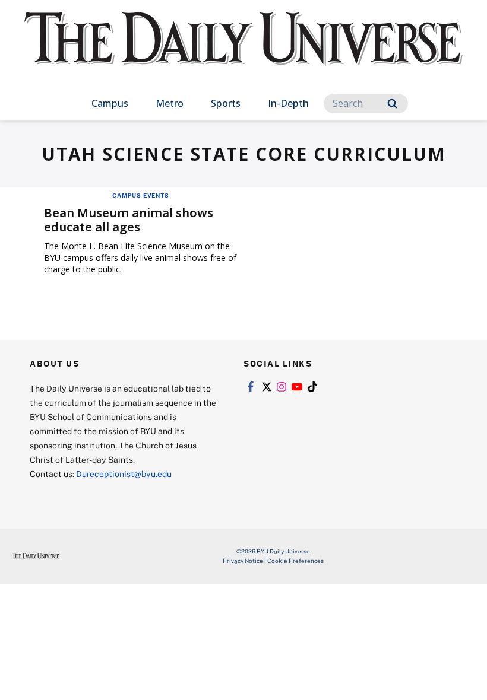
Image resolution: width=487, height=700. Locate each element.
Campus (109, 103)
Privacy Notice (243, 560)
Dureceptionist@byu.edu (124, 474)
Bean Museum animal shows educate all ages (128, 220)
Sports (226, 103)
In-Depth (288, 103)
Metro (170, 103)
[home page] (243, 50)
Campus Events (140, 195)
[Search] (392, 103)
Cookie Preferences (295, 560)
